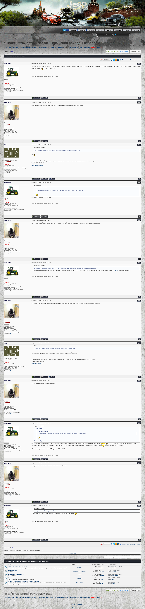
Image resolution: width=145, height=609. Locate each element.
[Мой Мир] (118, 59)
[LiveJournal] (120, 59)
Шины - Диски (79, 582)
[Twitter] (114, 59)
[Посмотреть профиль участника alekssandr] (36, 141)
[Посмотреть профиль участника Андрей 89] (36, 98)
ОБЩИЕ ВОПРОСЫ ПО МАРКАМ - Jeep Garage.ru (52, 47)
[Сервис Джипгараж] (91, 31)
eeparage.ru (74, 607)
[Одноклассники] (116, 59)
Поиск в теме (125, 59)
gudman (99, 47)
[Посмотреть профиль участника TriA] (36, 179)
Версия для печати (135, 59)
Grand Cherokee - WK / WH (74, 47)
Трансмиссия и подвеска (79, 571)
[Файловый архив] (109, 31)
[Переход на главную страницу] (73, 31)
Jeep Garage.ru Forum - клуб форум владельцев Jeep (20, 47)
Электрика (86, 47)
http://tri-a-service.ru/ (37, 165)
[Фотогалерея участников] (100, 31)
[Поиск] (127, 31)
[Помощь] (118, 31)
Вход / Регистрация (120, 34)
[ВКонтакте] (112, 59)
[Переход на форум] (82, 31)
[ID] (139, 64)
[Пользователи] (136, 31)
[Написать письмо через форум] (44, 141)
